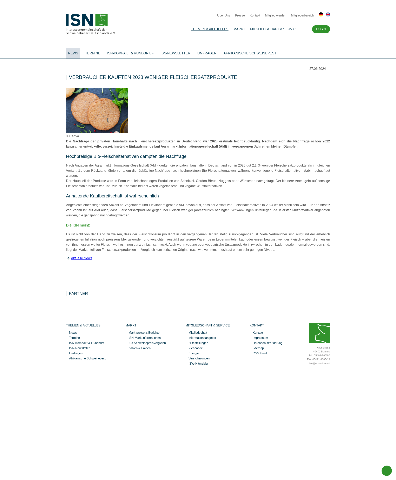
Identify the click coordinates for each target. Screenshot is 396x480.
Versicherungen (197, 359)
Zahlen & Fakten (138, 348)
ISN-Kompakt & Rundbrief (130, 53)
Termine (92, 53)
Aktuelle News (81, 258)
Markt (239, 29)
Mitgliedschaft (196, 333)
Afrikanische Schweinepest (250, 53)
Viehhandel (194, 348)
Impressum (259, 338)
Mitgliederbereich (302, 15)
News (73, 53)
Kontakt (255, 15)
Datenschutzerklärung (266, 343)
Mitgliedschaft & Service (274, 29)
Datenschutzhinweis (13, 471)
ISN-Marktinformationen (143, 338)
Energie (192, 353)
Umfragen (207, 53)
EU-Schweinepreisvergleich (145, 343)
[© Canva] (97, 132)
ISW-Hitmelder (196, 364)
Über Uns (223, 15)
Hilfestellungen (196, 343)
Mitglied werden (275, 15)
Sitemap (257, 348)
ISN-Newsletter (175, 53)
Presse (240, 15)
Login (321, 29)
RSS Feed (258, 353)
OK (2, 477)
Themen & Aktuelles (210, 29)
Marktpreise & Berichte (142, 333)
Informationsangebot (200, 338)
